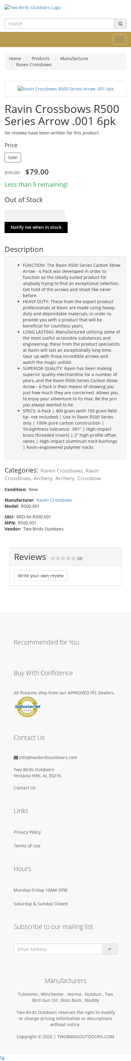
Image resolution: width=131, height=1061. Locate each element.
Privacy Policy (27, 832)
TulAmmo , (29, 994)
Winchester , (54, 994)
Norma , (76, 994)
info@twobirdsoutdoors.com (47, 757)
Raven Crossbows (62, 470)
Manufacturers (66, 980)
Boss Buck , (73, 1000)
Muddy (92, 1000)
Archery (43, 478)
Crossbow (89, 478)
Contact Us (25, 788)
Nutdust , (95, 994)
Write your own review (41, 575)
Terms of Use (27, 846)
